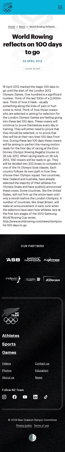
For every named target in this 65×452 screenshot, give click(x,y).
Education (41, 370)
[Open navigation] (60, 7)
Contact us (42, 363)
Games (9, 352)
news (22, 27)
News (38, 377)
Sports (9, 344)
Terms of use (41, 426)
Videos (6, 363)
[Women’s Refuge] (32, 438)
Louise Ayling (32, 69)
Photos (6, 370)
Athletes (10, 336)
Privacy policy (24, 426)
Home (11, 27)
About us (8, 377)
